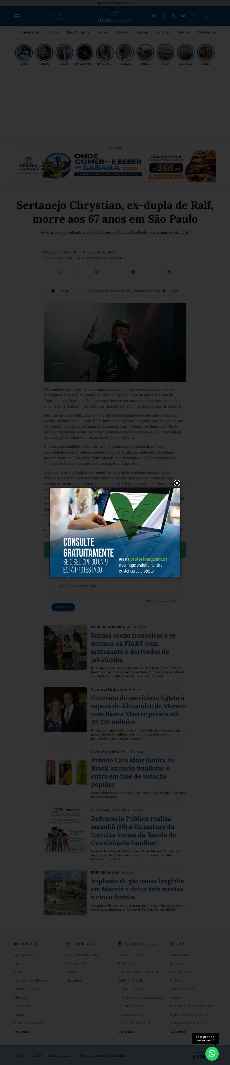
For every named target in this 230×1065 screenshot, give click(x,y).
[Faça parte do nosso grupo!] (212, 1053)
